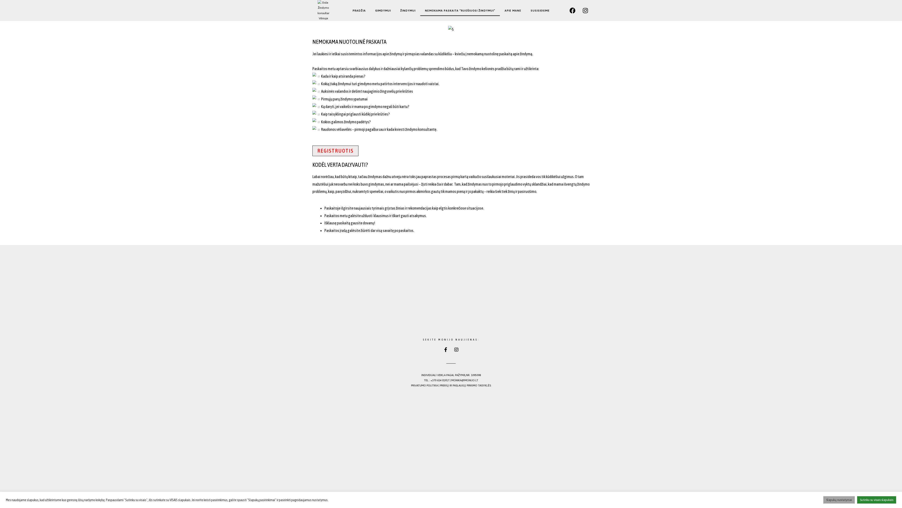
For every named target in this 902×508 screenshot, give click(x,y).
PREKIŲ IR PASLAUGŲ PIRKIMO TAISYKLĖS (465, 385)
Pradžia (359, 10)
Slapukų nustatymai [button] (839, 500)
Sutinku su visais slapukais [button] (876, 500)
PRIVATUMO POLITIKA (424, 385)
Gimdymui (383, 10)
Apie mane (513, 10)
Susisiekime (540, 10)
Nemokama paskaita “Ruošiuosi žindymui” (460, 10)
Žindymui (408, 10)
